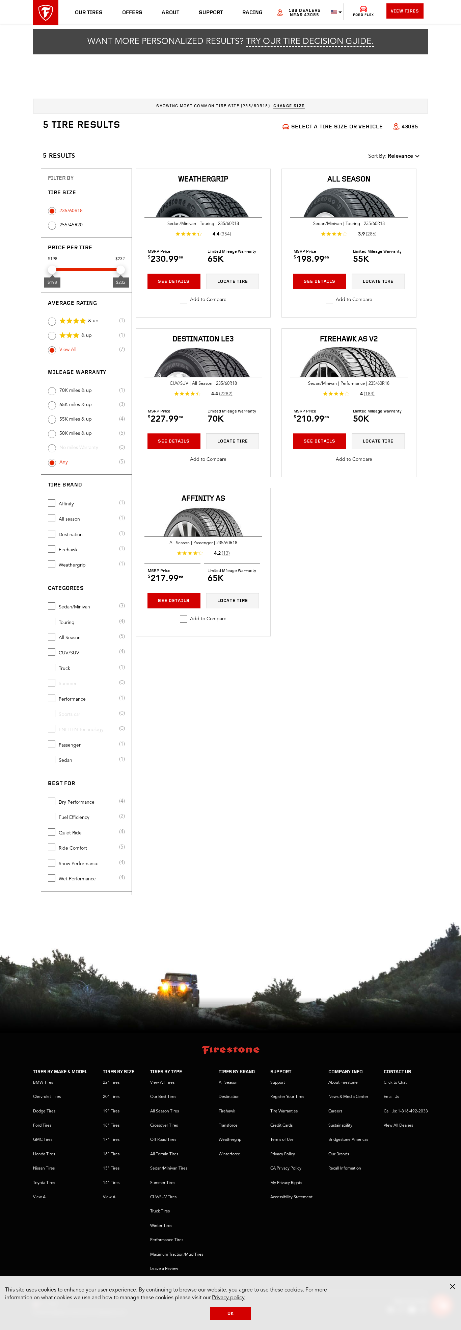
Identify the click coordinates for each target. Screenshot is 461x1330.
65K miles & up (75, 404)
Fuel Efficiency (74, 817)
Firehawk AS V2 (349, 339)
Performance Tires (166, 1240)
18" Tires (111, 1126)
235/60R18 (71, 210)
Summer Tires (162, 1183)
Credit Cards (281, 1126)
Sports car (69, 714)
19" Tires (111, 1111)
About (170, 13)
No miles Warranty (78, 447)
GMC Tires (42, 1140)
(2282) (226, 394)
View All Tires (162, 1083)
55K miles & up (75, 419)
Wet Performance (77, 879)
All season (69, 519)
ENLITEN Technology (81, 729)
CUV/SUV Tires (163, 1197)
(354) (225, 234)
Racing (252, 13)
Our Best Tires (163, 1097)
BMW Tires (43, 1083)
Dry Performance (76, 802)
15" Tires (111, 1168)
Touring (67, 622)
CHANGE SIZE (289, 106)
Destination (71, 534)
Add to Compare (208, 299)
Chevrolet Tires (47, 1097)
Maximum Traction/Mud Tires (176, 1255)
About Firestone (343, 1083)
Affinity (66, 504)
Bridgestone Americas (348, 1140)
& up (93, 321)
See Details (174, 281)
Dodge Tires (44, 1111)
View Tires (405, 11)
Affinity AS (203, 498)
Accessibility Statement (291, 1197)
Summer (68, 683)
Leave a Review (164, 1269)
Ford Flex (363, 15)
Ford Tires (42, 1126)
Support (211, 13)
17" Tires (111, 1140)
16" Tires (111, 1154)
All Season (70, 637)
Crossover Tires (164, 1126)
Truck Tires (160, 1211)
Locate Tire (232, 281)
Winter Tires (161, 1226)
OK (230, 1313)
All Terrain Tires (164, 1154)
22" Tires (111, 1083)
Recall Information (344, 1168)
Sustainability (340, 1126)
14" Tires (111, 1183)
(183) (369, 394)
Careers (335, 1111)
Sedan (65, 760)
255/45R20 (71, 225)
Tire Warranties (284, 1111)
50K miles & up (75, 433)
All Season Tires (164, 1111)
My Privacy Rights (286, 1183)
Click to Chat (395, 1083)
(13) (226, 553)
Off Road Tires (163, 1140)
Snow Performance (79, 863)
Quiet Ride (70, 833)
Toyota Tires (44, 1183)
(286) (371, 234)
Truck (64, 668)
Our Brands (338, 1154)
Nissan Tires (44, 1168)
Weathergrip (72, 565)
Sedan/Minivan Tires (168, 1168)
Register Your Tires (287, 1097)
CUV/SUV (69, 653)
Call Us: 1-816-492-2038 (406, 1111)
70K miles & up (75, 390)
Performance (72, 699)
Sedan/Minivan (74, 607)
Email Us (391, 1097)
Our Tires (89, 13)
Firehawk (68, 550)
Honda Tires (44, 1154)
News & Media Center (348, 1097)
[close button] (452, 1286)
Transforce (228, 1126)
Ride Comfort (73, 848)
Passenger (70, 745)
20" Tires (111, 1097)
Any (63, 462)
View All (67, 349)
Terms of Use (282, 1140)
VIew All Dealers (398, 1126)
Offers (132, 13)
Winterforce (229, 1154)
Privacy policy (228, 1298)
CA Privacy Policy (285, 1168)
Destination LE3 (203, 339)
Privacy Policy (282, 1154)
